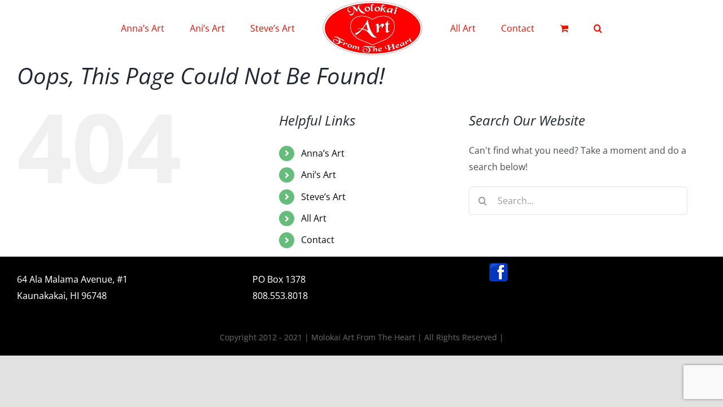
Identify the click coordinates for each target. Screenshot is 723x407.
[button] (551, 28)
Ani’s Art (318, 174)
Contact (317, 239)
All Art (313, 218)
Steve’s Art (323, 196)
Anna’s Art (323, 153)
